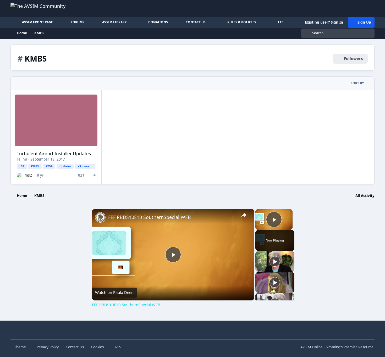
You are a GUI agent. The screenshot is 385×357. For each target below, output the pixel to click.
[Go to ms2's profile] (19, 175)
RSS (117, 347)
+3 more (83, 166)
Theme (20, 347)
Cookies (97, 347)
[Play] (275, 261)
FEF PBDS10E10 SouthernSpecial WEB (149, 217)
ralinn (22, 159)
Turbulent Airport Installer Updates (54, 154)
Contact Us (75, 347)
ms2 (28, 175)
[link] (100, 217)
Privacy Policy (48, 347)
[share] (244, 215)
